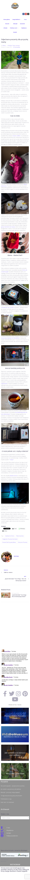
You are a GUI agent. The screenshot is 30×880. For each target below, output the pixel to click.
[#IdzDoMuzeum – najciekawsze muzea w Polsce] (15, 734)
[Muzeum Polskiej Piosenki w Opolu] (15, 716)
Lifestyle (10, 45)
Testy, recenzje (16, 45)
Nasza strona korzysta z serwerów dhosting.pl (14, 850)
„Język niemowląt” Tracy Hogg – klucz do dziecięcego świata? (19, 596)
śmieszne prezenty (22, 542)
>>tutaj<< (11, 459)
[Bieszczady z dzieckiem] (15, 771)
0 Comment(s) (16, 47)
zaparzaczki (4, 383)
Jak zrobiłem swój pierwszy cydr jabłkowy (11, 789)
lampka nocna (13, 475)
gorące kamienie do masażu (8, 227)
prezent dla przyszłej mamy (9, 542)
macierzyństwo (20, 536)
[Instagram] (28, 14)
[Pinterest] (25, 693)
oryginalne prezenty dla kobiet (10, 539)
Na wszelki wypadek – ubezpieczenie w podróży (12, 786)
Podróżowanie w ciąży (6, 799)
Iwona (4, 45)
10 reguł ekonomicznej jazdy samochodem (11, 795)
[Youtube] (26, 14)
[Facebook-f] (23, 14)
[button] (17, 19)
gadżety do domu (9, 536)
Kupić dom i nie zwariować (7, 802)
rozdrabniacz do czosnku (7, 307)
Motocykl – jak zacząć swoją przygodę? (10, 792)
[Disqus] (15, 626)
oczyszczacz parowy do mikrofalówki (10, 338)
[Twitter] (11, 693)
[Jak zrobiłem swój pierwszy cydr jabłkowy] (15, 753)
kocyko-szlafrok (16, 135)
